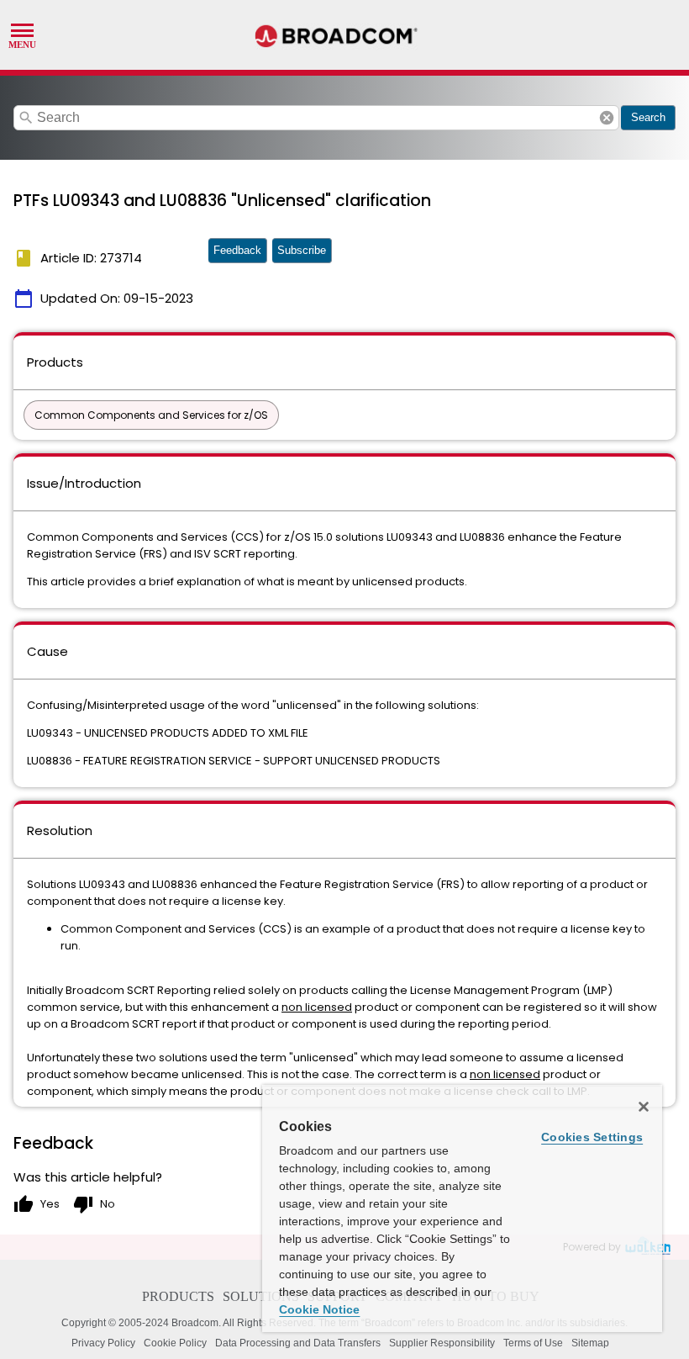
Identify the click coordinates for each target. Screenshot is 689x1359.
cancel (606, 117)
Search (648, 117)
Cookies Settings (592, 1137)
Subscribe (301, 250)
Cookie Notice (319, 1309)
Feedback (237, 250)
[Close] (644, 1107)
